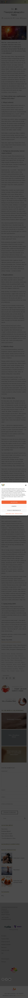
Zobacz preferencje (14, 510)
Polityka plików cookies (10, 513)
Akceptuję (14, 502)
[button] (26, 485)
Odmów (14, 506)
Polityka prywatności (18, 513)
